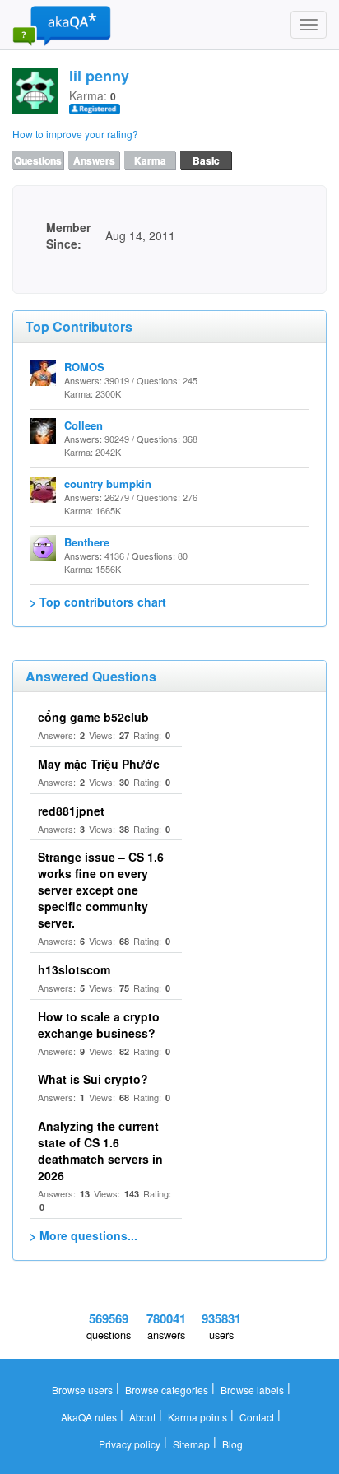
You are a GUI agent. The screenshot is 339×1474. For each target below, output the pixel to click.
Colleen (83, 425)
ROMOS (84, 366)
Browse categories (166, 1390)
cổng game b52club (93, 717)
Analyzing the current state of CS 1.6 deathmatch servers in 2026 (100, 1150)
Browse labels (252, 1390)
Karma (150, 160)
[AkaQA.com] (61, 24)
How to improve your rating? (75, 134)
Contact (256, 1417)
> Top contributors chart (98, 601)
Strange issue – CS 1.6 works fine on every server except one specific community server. (101, 890)
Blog (232, 1444)
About (142, 1417)
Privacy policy (129, 1444)
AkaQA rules (89, 1417)
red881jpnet (71, 810)
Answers (94, 160)
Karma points (197, 1417)
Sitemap (191, 1444)
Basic (206, 160)
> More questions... (83, 1235)
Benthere (86, 542)
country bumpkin (107, 483)
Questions (38, 160)
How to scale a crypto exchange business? (99, 1024)
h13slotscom (74, 969)
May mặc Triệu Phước (99, 764)
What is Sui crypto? (93, 1079)
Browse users (82, 1390)
